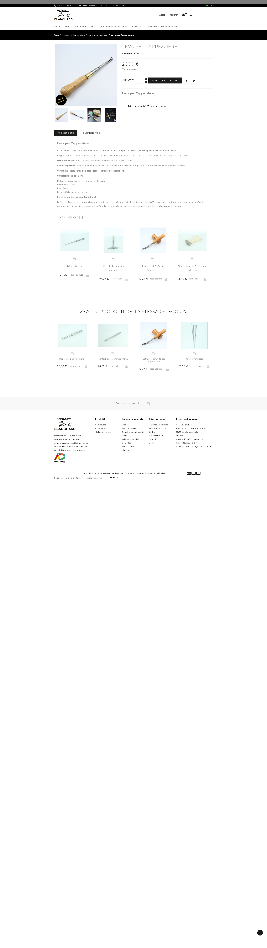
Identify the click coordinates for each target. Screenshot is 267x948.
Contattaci (118, 5)
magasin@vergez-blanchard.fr (93, 5)
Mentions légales (129, 428)
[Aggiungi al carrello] (126, 278)
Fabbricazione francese (162, 26)
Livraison (126, 425)
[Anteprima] (72, 288)
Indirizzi (152, 439)
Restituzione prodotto (159, 428)
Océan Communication (137, 473)
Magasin (125, 450)
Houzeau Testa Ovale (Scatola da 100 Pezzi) (194, 360)
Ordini (152, 432)
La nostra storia (84, 26)
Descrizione (67, 133)
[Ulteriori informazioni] (77, 288)
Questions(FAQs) (91, 133)
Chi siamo (137, 26)
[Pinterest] (194, 80)
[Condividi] (187, 80)
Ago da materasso (154, 359)
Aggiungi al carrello (165, 80)
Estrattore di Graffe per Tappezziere (113, 360)
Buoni (151, 443)
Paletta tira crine (192, 266)
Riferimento (128, 53)
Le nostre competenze (113, 26)
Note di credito (156, 435)
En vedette (100, 428)
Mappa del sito (128, 446)
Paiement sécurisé (130, 439)
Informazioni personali (159, 425)
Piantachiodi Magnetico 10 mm (72, 359)
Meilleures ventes (103, 432)
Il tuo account (157, 419)
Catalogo (60, 26)
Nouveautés (100, 425)
